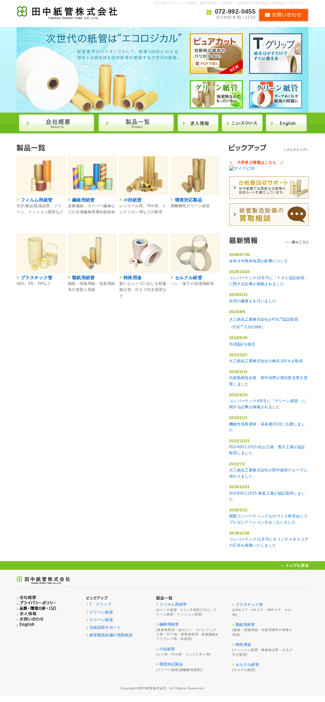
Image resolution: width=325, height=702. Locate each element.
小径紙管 (132, 199)
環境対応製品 (188, 199)
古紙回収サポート (105, 627)
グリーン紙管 (101, 612)
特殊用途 (132, 277)
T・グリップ (100, 604)
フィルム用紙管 (37, 199)
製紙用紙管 (83, 277)
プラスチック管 (37, 277)
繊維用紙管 (83, 199)
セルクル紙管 (188, 277)
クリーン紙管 (101, 620)
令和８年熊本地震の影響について (258, 261)
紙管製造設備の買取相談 (111, 635)
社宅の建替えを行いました (252, 301)
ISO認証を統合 (242, 344)
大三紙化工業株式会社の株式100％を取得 (266, 361)
